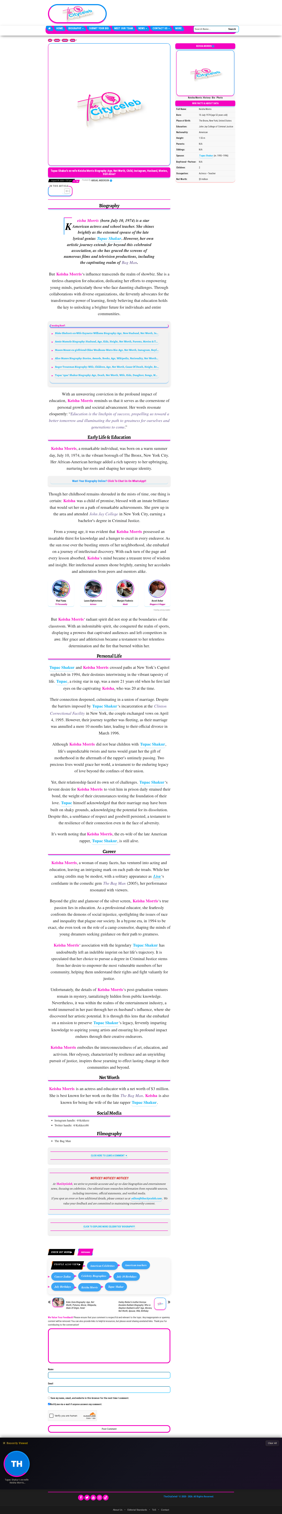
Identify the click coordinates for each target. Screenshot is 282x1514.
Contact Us (160, 28)
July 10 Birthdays (127, 1276)
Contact (165, 1509)
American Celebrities (102, 1266)
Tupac (61, 681)
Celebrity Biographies (93, 1276)
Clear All (272, 1443)
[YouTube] (93, 1497)
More (178, 28)
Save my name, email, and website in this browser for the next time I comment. (90, 1398)
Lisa (157, 876)
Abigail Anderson (100, 180)
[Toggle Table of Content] (65, 191)
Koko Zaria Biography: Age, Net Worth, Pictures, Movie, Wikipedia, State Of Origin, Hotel (81, 1305)
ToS (154, 1509)
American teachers (136, 1265)
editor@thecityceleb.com (146, 1198)
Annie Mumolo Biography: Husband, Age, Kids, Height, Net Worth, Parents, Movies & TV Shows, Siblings (107, 341)
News (141, 28)
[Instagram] (99, 1497)
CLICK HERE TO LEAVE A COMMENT (108, 1155)
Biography (75, 28)
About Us (117, 1509)
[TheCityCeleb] (49, 28)
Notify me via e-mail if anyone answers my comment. (76, 1404)
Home (59, 28)
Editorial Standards (137, 1509)
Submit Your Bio (99, 28)
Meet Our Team (123, 28)
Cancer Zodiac (63, 1276)
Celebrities (65, 40)
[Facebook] (81, 1497)
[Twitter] (87, 1497)
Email (50, 1383)
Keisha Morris (89, 1287)
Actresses (73, 40)
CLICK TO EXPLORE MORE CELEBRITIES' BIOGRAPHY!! (109, 1226)
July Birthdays (63, 1287)
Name (51, 1369)
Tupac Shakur (109, 238)
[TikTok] (106, 1497)
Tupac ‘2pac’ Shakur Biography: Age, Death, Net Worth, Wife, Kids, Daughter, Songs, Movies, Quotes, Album (107, 375)
